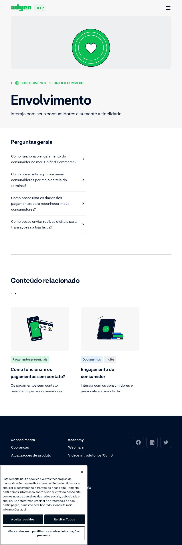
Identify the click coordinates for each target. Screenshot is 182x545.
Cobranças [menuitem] (20, 447)
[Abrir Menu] (168, 8)
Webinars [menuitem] (76, 447)
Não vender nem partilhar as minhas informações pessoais (44, 533)
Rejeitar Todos (64, 519)
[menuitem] (138, 442)
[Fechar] (82, 472)
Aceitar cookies (22, 519)
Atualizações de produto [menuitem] (31, 455)
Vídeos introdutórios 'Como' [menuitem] (90, 455)
